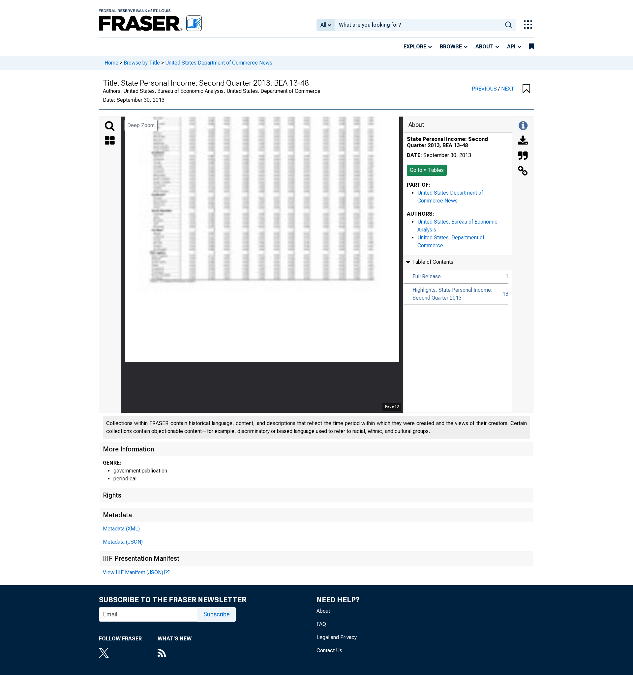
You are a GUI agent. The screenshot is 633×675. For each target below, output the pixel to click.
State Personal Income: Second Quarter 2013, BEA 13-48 (447, 142)
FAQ (321, 624)
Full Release (426, 276)
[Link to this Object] (523, 171)
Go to (427, 170)
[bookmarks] (531, 47)
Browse (451, 46)
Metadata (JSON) (123, 542)
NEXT (507, 89)
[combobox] (418, 25)
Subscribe (216, 614)
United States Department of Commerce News (218, 63)
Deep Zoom (141, 125)
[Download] (523, 141)
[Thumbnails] (110, 141)
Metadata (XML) (121, 529)
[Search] (110, 126)
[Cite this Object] (523, 156)
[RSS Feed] (175, 653)
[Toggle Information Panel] (523, 126)
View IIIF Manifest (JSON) (133, 572)
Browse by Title (142, 63)
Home (111, 63)
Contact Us (329, 650)
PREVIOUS (485, 89)
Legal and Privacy (336, 637)
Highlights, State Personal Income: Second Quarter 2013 (452, 294)
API (511, 46)
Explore (415, 46)
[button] (526, 88)
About (484, 46)
